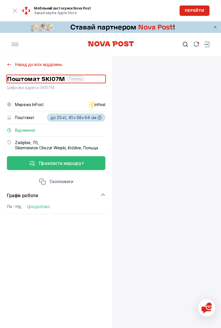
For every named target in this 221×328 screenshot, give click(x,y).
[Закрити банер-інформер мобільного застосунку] (15, 10)
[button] (56, 182)
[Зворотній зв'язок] (206, 307)
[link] (110, 27)
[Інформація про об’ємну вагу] (99, 117)
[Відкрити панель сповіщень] (196, 44)
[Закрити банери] (215, 27)
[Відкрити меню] (15, 44)
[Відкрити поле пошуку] (185, 44)
